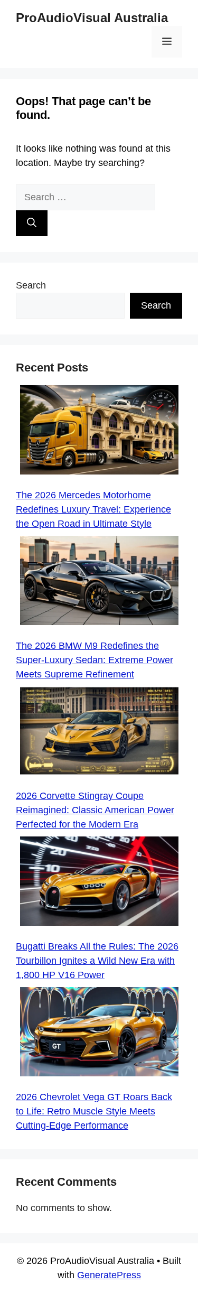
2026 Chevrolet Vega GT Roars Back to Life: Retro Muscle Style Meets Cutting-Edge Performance (94, 1111)
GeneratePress (109, 1275)
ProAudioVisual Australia (92, 18)
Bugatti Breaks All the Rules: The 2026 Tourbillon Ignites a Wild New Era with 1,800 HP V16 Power (97, 960)
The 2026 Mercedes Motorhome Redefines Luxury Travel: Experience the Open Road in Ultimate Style (93, 509)
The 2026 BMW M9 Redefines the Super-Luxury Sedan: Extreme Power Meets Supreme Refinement (94, 660)
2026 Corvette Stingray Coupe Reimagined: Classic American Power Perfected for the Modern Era (95, 810)
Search (31, 285)
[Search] (32, 223)
